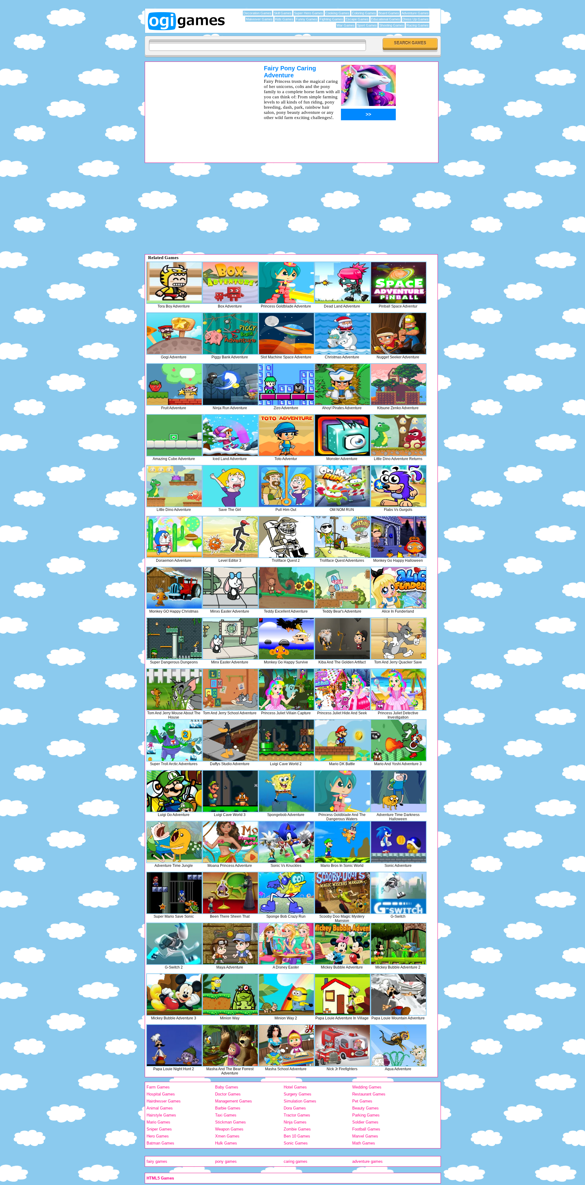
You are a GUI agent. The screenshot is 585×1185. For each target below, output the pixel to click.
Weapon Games (229, 1129)
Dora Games (295, 1108)
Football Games (366, 1129)
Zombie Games (297, 1129)
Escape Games (357, 19)
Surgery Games (297, 1094)
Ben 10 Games (297, 1136)
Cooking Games (337, 13)
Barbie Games (227, 1108)
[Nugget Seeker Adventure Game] (398, 333)
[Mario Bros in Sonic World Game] (342, 842)
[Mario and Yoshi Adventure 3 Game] (398, 740)
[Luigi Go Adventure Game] (174, 791)
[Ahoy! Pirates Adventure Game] (342, 384)
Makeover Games (259, 19)
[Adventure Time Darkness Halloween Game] (398, 791)
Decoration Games (257, 13)
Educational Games (385, 19)
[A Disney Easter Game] (286, 944)
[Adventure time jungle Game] (174, 842)
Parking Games (366, 1115)
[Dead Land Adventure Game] (342, 283)
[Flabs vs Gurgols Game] (398, 486)
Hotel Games (295, 1087)
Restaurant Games (368, 1094)
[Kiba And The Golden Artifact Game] (342, 638)
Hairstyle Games (161, 1115)
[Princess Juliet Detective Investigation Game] (398, 689)
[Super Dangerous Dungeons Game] (174, 638)
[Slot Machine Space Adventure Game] (286, 333)
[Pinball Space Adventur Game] (398, 283)
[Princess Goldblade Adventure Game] (286, 283)
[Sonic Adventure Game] (398, 842)
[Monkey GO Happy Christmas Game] (174, 588)
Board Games (388, 13)
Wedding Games (366, 1087)
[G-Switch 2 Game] (174, 944)
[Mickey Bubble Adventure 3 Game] (174, 994)
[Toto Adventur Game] (286, 435)
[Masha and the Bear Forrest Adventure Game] (230, 1045)
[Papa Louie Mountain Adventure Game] (398, 994)
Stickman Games (230, 1122)
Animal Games (160, 1108)
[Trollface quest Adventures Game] (342, 537)
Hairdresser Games (164, 1101)
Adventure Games (415, 13)
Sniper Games (159, 1129)
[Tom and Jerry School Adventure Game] (230, 689)
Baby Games (226, 1087)
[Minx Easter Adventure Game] (230, 638)
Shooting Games (391, 25)
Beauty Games (365, 1108)
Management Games (233, 1101)
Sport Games (367, 25)
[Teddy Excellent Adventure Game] (286, 588)
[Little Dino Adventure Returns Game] (398, 435)
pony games (226, 1161)
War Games (346, 25)
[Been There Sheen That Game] (230, 893)
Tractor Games (297, 1115)
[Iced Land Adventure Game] (230, 435)
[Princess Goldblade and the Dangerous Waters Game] (342, 791)
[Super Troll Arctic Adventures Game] (174, 740)
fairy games (157, 1161)
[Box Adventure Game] (230, 283)
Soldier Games (365, 1122)
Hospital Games (161, 1094)
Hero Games (158, 1136)
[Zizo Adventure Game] (286, 384)
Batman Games (160, 1143)
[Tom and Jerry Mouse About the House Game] (174, 689)
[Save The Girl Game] (230, 486)
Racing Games (417, 25)
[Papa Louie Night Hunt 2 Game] (174, 1045)
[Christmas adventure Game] (342, 333)
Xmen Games (227, 1136)
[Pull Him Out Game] (286, 486)
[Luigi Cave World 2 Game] (286, 740)
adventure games (367, 1161)
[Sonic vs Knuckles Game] (286, 842)
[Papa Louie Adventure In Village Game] (342, 994)
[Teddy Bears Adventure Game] (342, 588)
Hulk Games (226, 1143)
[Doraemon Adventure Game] (174, 537)
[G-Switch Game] (398, 893)
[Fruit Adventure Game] (174, 384)
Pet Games (362, 1101)
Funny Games (306, 19)
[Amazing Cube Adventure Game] (174, 435)
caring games (295, 1161)
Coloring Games (364, 13)
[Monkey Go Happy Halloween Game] (398, 537)
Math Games (363, 1143)
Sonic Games (296, 1143)
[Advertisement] (196, 107)
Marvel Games (365, 1136)
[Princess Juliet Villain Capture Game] (286, 689)
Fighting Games (331, 19)
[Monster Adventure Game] (342, 435)
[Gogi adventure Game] (174, 333)
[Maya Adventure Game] (230, 944)
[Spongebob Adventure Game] (286, 791)
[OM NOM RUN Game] (342, 486)
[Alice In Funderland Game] (398, 588)
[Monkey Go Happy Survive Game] (286, 638)
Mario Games (158, 1122)
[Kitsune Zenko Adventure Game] (398, 384)
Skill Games (283, 13)
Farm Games (158, 1087)
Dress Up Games (415, 19)
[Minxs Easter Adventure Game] (230, 588)
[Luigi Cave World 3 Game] (230, 791)
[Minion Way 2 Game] (286, 994)
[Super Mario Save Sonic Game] (174, 893)
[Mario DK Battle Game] (342, 740)
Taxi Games (225, 1115)
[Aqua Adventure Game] (398, 1045)
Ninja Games (295, 1122)
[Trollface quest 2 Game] (286, 537)
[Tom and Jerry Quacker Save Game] (398, 638)
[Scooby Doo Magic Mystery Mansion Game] (342, 893)
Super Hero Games (308, 13)
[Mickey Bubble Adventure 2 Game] (398, 944)
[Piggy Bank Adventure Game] (230, 333)
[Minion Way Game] (230, 994)
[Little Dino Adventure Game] (174, 486)
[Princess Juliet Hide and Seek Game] (342, 689)
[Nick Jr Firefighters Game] (342, 1045)
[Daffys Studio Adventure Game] (230, 740)
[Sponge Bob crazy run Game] (286, 893)
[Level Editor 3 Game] (230, 537)
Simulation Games (300, 1101)
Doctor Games (228, 1094)
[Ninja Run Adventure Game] (230, 384)
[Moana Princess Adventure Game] (230, 842)
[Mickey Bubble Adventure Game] (342, 944)
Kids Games (284, 19)
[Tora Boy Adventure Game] (174, 283)
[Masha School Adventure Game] (286, 1045)
